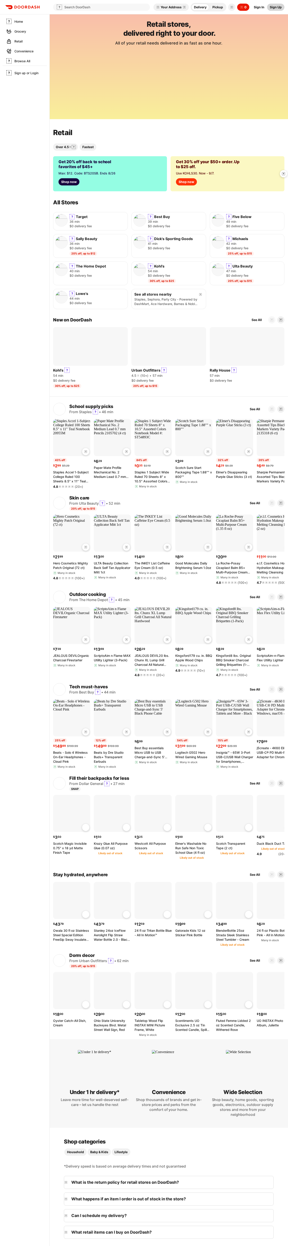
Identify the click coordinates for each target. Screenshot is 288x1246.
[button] (231, 7)
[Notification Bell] (231, 7)
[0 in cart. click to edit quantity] (85, 460)
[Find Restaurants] (219, 60)
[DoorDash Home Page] (22, 7)
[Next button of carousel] (283, 173)
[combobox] (168, 60)
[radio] (200, 7)
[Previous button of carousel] (271, 328)
